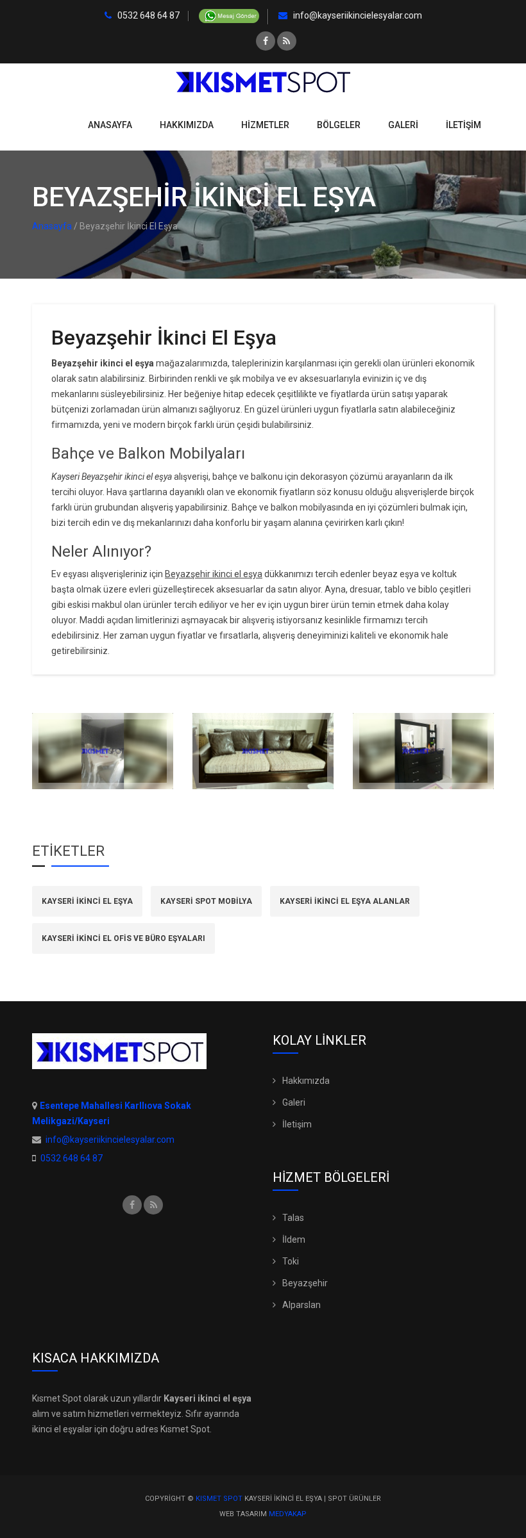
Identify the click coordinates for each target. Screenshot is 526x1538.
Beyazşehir (305, 1283)
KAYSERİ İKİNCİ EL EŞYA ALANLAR (345, 901)
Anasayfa (52, 226)
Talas (293, 1218)
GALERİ (403, 125)
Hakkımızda (306, 1081)
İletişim (297, 1124)
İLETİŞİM (463, 125)
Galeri (293, 1102)
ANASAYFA (110, 125)
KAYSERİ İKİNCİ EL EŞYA (87, 901)
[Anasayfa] (263, 81)
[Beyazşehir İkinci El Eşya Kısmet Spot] (102, 751)
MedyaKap (288, 1514)
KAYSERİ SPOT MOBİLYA (206, 901)
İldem (293, 1239)
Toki (290, 1261)
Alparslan (301, 1305)
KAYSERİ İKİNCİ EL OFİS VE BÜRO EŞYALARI (123, 938)
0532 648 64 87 (147, 15)
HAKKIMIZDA (187, 125)
